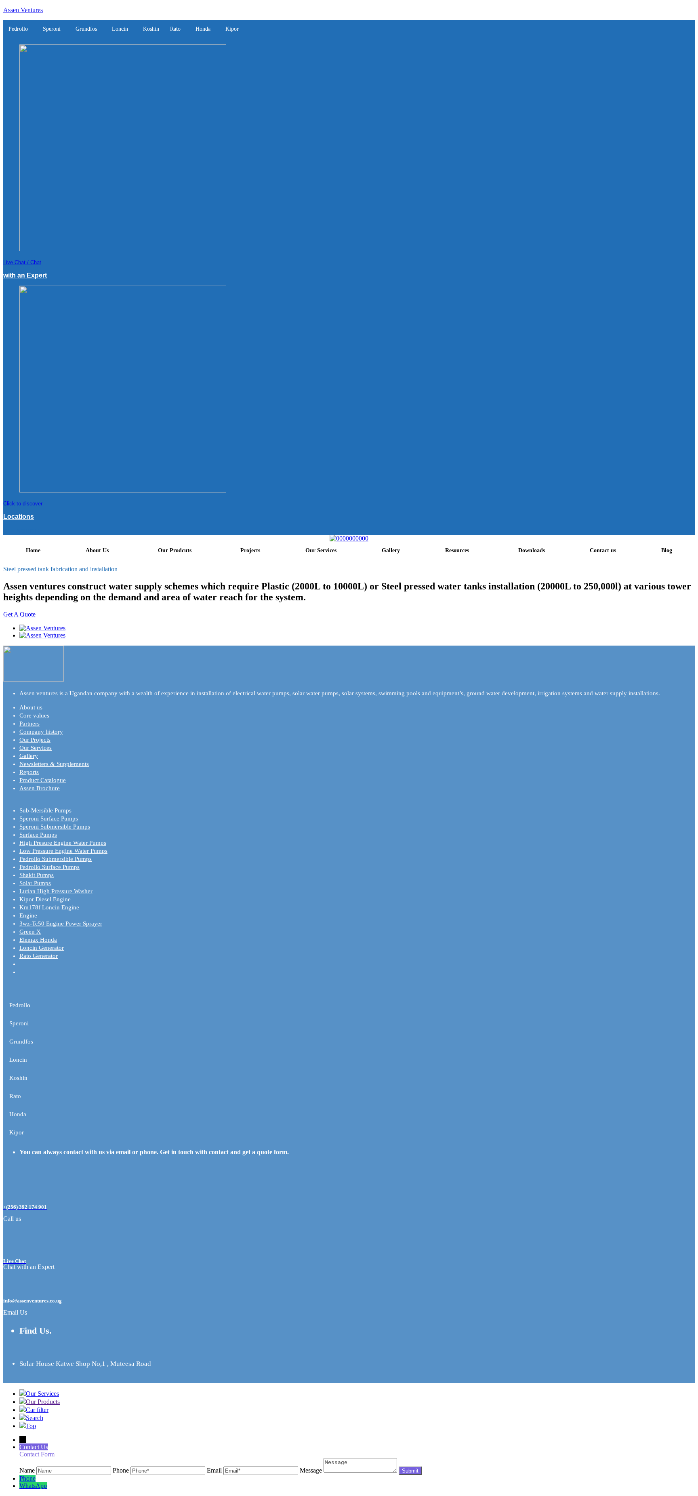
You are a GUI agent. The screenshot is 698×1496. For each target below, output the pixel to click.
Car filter (37, 1409)
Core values (34, 715)
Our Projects (34, 739)
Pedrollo (18, 29)
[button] (20, 29)
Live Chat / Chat (22, 262)
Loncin (120, 29)
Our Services (320, 550)
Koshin (151, 29)
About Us (97, 550)
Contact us (603, 550)
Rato (175, 29)
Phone (27, 1478)
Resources (457, 550)
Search (34, 1417)
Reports (29, 772)
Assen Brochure (39, 788)
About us (30, 707)
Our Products (43, 1401)
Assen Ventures (23, 9)
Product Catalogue (42, 780)
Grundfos (86, 29)
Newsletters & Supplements (54, 764)
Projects (250, 550)
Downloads (531, 550)
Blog (666, 550)
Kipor (232, 29)
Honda (203, 29)
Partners (29, 723)
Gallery (391, 550)
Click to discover (22, 504)
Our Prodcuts (174, 550)
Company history (41, 731)
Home (33, 550)
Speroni (52, 29)
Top (31, 1425)
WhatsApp (33, 1485)
